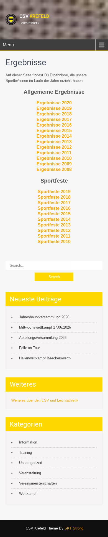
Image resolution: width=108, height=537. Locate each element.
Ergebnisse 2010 (54, 158)
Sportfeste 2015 (54, 213)
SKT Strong (74, 528)
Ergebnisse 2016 (54, 125)
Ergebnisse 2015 (54, 130)
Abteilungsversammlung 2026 (42, 338)
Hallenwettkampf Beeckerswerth (45, 358)
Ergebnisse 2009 (54, 164)
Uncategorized (30, 463)
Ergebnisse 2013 (54, 141)
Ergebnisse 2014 (54, 136)
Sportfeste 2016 (54, 208)
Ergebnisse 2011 (54, 152)
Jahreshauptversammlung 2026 (44, 317)
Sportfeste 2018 (54, 197)
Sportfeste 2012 (54, 230)
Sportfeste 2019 (54, 191)
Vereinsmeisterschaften (38, 483)
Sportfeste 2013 (54, 225)
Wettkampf (28, 493)
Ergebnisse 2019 (54, 108)
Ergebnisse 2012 (54, 147)
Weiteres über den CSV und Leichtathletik (44, 400)
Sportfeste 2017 (54, 202)
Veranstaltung (30, 473)
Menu (8, 44)
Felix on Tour (29, 348)
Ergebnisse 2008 (54, 169)
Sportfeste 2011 (54, 236)
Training (25, 452)
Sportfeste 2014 (54, 219)
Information (28, 442)
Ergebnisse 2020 (54, 102)
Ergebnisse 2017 (54, 119)
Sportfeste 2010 (54, 241)
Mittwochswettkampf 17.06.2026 (45, 327)
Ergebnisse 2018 (54, 114)
